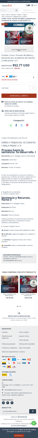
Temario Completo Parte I (11, 194)
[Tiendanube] (19, 417)
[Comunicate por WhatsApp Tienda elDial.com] (33, 423)
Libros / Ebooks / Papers (14, 15)
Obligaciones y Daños (20, 17)
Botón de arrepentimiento (10, 352)
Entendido (19, 435)
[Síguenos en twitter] (12, 402)
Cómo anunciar (24, 340)
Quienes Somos (24, 336)
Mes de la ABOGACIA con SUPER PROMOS (19, 1)
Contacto (5, 332)
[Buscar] (16, 10)
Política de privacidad (8, 344)
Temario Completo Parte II (11, 226)
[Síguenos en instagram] (3, 402)
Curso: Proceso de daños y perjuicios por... (28, 294)
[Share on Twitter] (21, 125)
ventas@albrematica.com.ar (13, 390)
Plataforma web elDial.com (7, 337)
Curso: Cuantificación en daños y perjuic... (9, 294)
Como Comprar (24, 332)
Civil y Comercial (6, 17)
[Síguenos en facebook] (7, 402)
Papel (24, 15)
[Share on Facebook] (16, 125)
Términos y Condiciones (9, 348)
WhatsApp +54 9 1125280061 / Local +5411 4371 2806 (17, 386)
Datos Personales (24, 348)
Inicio (3, 15)
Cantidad (5, 88)
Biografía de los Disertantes (12, 192)
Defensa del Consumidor (27, 344)
